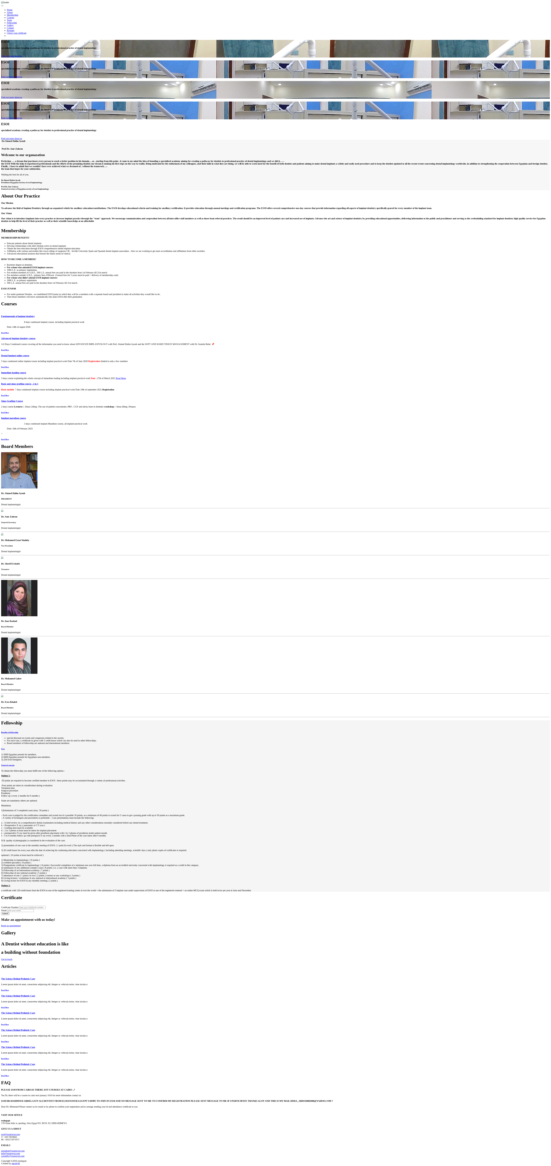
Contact (10, 28)
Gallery (10, 25)
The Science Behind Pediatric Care (18, 979)
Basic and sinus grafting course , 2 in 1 (19, 384)
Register (10, 30)
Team (9, 20)
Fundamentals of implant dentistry (18, 316)
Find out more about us (11, 56)
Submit (5, 913)
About (10, 12)
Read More (5, 333)
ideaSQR (16, 1163)
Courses (10, 17)
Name (4, 910)
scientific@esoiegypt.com (12, 1156)
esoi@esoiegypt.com (10, 1134)
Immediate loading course (13, 372)
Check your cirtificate (16, 33)
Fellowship (12, 23)
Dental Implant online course (15, 355)
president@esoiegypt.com (13, 1151)
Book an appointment (11, 925)
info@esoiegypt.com (10, 1153)
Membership (12, 15)
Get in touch (6, 959)
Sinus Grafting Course (12, 401)
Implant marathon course (13, 418)
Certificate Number (10, 907)
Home (9, 10)
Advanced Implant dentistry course (18, 338)
